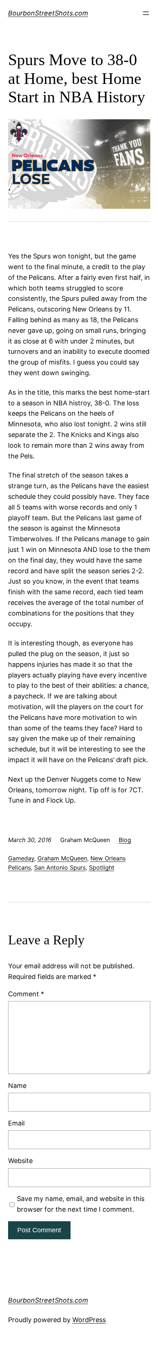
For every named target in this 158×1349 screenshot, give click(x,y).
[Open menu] (145, 13)
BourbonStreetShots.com (48, 13)
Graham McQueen (62, 858)
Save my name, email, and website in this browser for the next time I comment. (80, 1204)
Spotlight (101, 867)
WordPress (89, 1320)
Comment (26, 994)
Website (20, 1161)
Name (17, 1085)
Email (16, 1123)
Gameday (21, 858)
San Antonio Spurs (60, 867)
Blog (125, 839)
